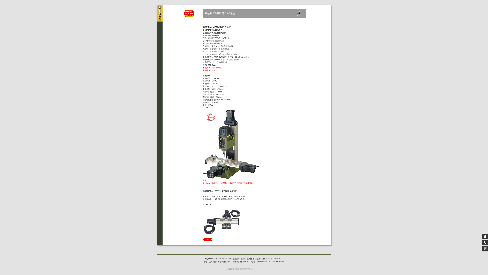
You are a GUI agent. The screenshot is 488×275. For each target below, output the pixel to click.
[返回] (254, 239)
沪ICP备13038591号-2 (275, 259)
